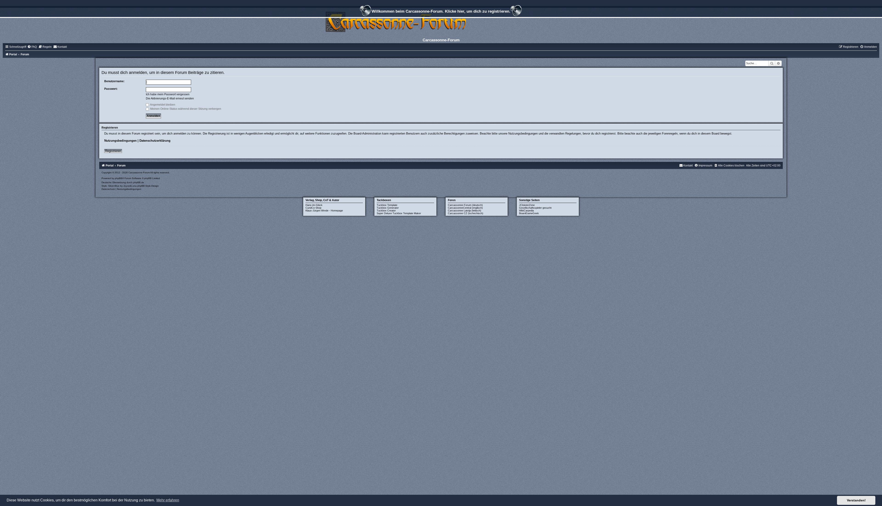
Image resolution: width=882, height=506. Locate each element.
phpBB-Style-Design (148, 186)
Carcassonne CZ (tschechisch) (465, 213)
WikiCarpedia (526, 210)
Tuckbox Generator (388, 207)
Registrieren (113, 151)
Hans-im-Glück (313, 205)
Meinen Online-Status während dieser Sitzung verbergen (185, 108)
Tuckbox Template (387, 205)
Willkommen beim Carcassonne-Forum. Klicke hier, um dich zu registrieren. (441, 11)
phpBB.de (138, 182)
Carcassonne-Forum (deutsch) (465, 205)
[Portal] (441, 21)
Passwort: (111, 88)
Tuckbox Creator (386, 210)
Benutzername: (114, 81)
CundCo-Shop (313, 207)
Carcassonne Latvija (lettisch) (464, 210)
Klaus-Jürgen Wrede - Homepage (324, 210)
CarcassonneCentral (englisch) (465, 207)
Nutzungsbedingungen (120, 140)
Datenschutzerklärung (154, 140)
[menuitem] (32, 46)
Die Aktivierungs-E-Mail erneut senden (170, 98)
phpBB (118, 178)
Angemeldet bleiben (162, 104)
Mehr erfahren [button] (167, 500)
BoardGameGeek (529, 213)
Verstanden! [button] (856, 500)
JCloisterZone (527, 205)
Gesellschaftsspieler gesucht (535, 207)
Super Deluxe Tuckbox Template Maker (399, 213)
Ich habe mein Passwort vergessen (167, 94)
